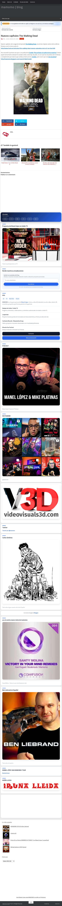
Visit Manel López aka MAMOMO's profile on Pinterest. (31, 897)
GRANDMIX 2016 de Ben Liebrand (19, 826)
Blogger (36, 613)
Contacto (32, 2)
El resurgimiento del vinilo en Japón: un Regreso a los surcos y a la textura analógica (32, 23)
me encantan (52, 57)
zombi (21, 38)
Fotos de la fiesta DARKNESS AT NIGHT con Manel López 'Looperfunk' (29, 840)
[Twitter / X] (5, 218)
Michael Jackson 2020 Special (18, 847)
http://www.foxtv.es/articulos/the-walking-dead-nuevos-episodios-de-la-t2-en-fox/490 (28, 48)
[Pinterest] (23, 218)
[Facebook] (11, 218)
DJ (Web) (16, 2)
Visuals (17, 298)
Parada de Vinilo (24, 2)
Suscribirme (31, 284)
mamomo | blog (12, 7)
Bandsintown (6, 773)
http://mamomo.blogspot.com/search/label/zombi (16, 59)
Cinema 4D (13, 833)
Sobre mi (9, 2)
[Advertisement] (14, 806)
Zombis (31, 53)
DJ (3, 298)
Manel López (24, 302)
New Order (11, 298)
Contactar (31, 334)
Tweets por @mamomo (8, 530)
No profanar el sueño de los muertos (45, 53)
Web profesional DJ (31, 338)
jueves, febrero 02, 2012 (12, 38)
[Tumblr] (29, 218)
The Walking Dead (30, 44)
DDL (4, 38)
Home (3, 2)
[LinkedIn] (36, 218)
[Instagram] (17, 218)
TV (6, 298)
